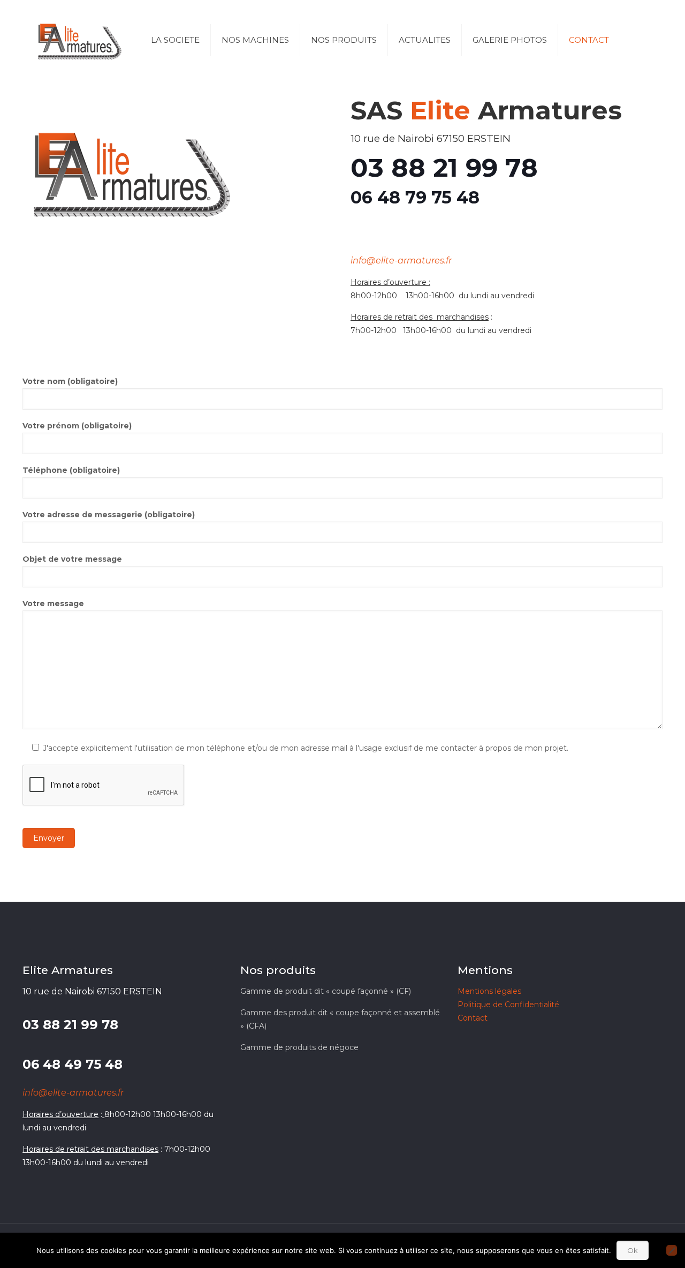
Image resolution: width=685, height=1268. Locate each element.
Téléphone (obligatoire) (71, 470)
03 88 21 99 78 (444, 167)
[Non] (671, 1250)
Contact (473, 1018)
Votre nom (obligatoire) (70, 381)
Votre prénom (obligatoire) (77, 426)
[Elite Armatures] (78, 40)
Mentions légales (489, 991)
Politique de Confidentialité (508, 1004)
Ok (632, 1250)
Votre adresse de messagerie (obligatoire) (108, 514)
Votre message (53, 603)
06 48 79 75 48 (415, 197)
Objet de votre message (72, 559)
